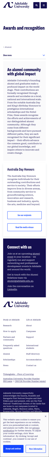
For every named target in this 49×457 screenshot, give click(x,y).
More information (35, 448)
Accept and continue (13, 448)
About (29, 325)
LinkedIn (12, 289)
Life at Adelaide (33, 320)
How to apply (9, 331)
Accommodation (34, 360)
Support (30, 337)
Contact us (31, 365)
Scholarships (9, 360)
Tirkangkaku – (18, 374)
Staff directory (33, 354)
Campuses (31, 331)
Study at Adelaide (11, 320)
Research (7, 325)
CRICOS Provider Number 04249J (30, 381)
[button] (45, 416)
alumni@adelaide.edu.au (20, 281)
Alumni (6, 354)
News (5, 365)
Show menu (7, 55)
